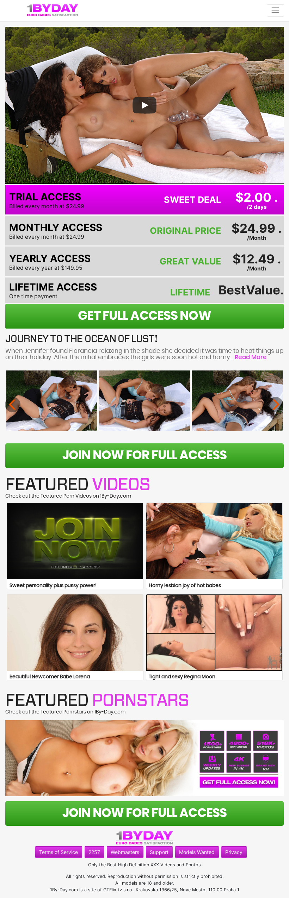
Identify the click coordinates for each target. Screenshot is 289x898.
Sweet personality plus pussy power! (53, 585)
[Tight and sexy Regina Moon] (214, 632)
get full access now (144, 316)
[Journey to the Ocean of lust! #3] (237, 400)
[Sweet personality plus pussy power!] (75, 541)
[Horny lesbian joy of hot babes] (214, 541)
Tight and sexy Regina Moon (182, 676)
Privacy (233, 852)
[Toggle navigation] (275, 10)
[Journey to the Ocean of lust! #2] (144, 400)
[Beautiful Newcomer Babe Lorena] (75, 632)
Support (159, 852)
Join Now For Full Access (144, 455)
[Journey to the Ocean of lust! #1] (51, 400)
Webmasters (125, 852)
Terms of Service (58, 852)
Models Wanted (197, 852)
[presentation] (12, 404)
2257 (94, 852)
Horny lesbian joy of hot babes (185, 585)
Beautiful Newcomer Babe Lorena (50, 676)
